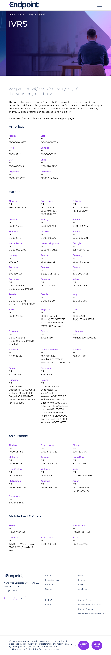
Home (12, 14)
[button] (99, 5)
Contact (22, 14)
